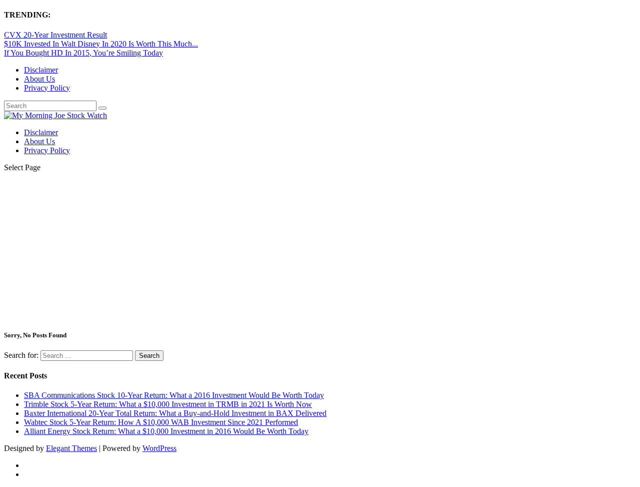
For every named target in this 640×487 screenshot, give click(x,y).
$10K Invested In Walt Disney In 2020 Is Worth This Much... (101, 44)
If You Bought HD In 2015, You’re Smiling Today (83, 53)
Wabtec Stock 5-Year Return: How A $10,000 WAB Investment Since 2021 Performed (161, 422)
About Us (39, 79)
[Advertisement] (320, 250)
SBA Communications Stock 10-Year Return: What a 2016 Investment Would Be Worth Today (174, 395)
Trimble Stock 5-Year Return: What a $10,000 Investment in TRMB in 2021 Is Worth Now (168, 404)
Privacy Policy (47, 88)
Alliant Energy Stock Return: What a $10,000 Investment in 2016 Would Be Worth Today (166, 431)
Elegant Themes (71, 448)
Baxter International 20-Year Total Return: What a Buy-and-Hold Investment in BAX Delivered (175, 413)
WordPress (159, 448)
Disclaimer (41, 70)
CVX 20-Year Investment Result (55, 35)
